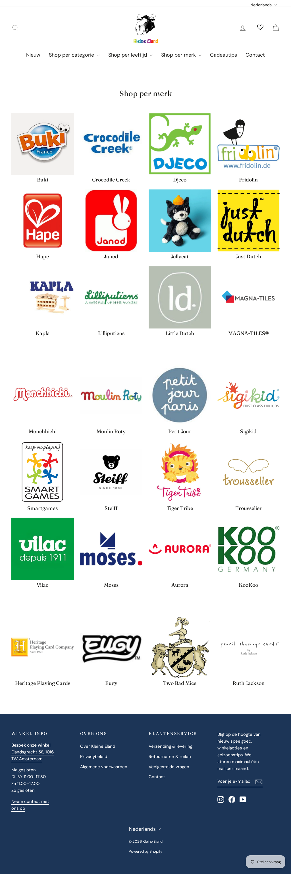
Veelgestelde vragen (169, 767)
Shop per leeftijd (128, 54)
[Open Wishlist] (260, 27)
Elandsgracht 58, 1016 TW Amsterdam (32, 755)
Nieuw (33, 54)
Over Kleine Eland (97, 746)
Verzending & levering (170, 746)
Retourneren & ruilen (170, 756)
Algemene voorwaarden (103, 767)
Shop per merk (179, 54)
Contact (255, 54)
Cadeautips (223, 54)
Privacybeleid (93, 756)
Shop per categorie (72, 54)
